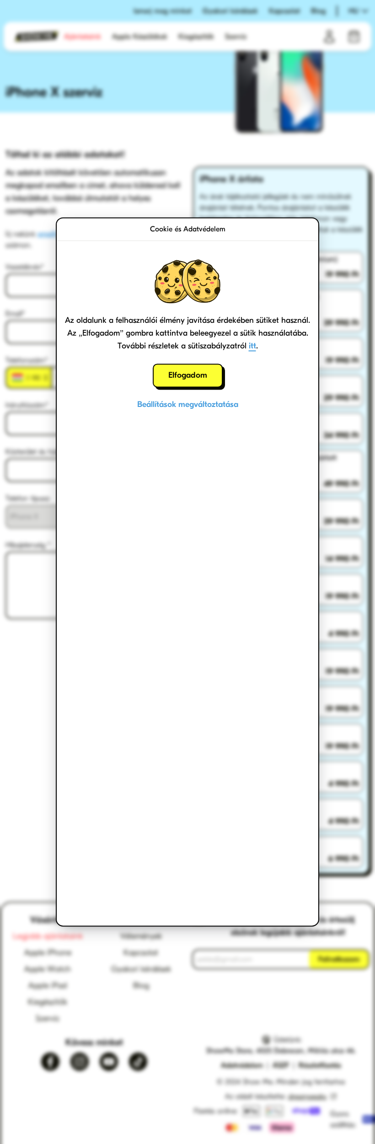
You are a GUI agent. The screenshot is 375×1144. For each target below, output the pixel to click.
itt (252, 346)
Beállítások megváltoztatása (187, 404)
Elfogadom (187, 375)
